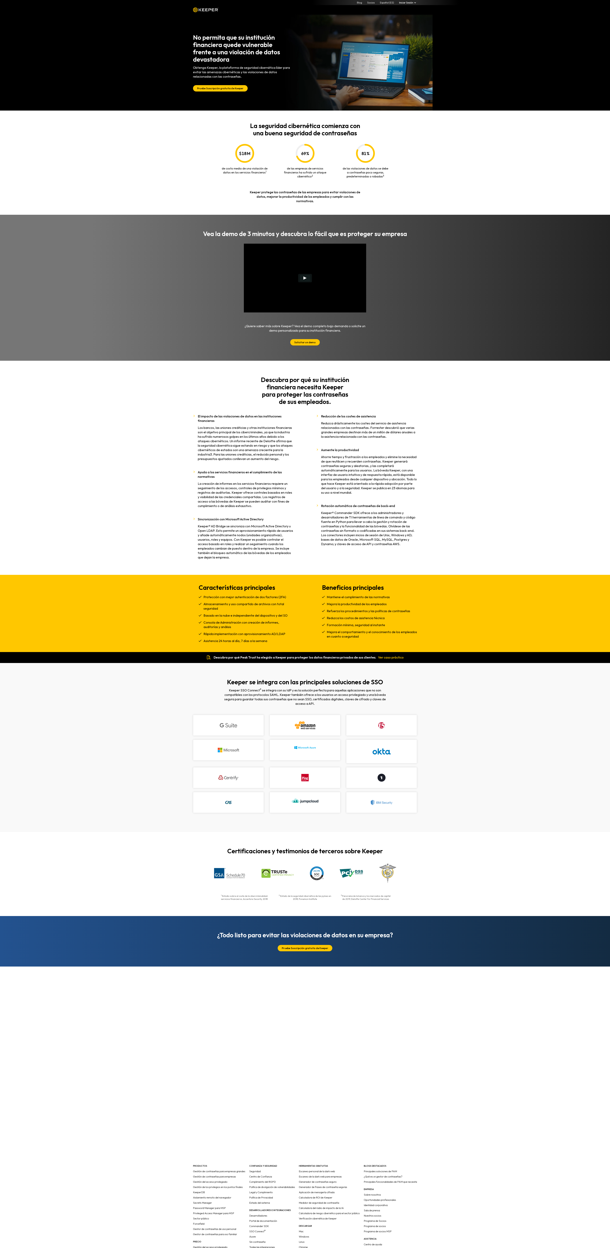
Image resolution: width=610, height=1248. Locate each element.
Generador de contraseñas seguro (318, 1181)
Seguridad (255, 1171)
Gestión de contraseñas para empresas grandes (219, 1171)
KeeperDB (199, 1192)
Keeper (205, 9)
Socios (371, 2)
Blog (359, 2)
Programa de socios (375, 1226)
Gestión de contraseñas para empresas (214, 1176)
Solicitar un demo (305, 342)
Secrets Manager (202, 1202)
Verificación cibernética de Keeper (318, 1218)
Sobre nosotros (372, 1194)
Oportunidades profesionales (380, 1199)
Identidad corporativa (376, 1205)
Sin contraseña (257, 1241)
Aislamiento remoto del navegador (212, 1197)
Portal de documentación (263, 1220)
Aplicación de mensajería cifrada (317, 1192)
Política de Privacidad (261, 1197)
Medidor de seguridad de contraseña (319, 1202)
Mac (301, 1231)
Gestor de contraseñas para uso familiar (215, 1234)
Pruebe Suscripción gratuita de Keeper (220, 88)
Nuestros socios (372, 1215)
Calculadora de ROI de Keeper (315, 1197)
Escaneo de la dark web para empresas (320, 1176)
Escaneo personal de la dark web (317, 1171)
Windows (304, 1236)
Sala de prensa (372, 1210)
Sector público (201, 1218)
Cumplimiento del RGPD (262, 1181)
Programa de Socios (375, 1220)
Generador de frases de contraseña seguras (323, 1187)
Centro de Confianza (260, 1176)
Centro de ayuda (373, 1244)
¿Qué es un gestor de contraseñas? (383, 1176)
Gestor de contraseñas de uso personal (214, 1229)
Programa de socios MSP (378, 1231)
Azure (252, 1236)
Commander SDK (259, 1226)
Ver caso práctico (391, 657)
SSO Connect (257, 1231)
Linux (302, 1241)
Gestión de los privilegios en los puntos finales (218, 1187)
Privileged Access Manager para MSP (213, 1213)
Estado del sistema (259, 1202)
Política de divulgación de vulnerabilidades (272, 1187)
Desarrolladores (258, 1215)
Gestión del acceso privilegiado (210, 1181)
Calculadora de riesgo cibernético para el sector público (329, 1213)
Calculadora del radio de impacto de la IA (321, 1208)
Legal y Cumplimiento (261, 1192)
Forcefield (198, 1223)
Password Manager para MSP (209, 1208)
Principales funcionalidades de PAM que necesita (390, 1181)
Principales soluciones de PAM (380, 1171)
